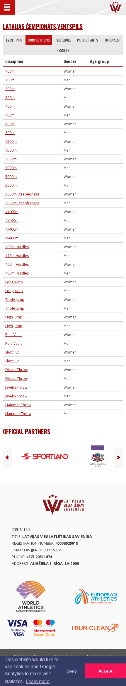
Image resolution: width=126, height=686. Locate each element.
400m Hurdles (17, 264)
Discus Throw (16, 369)
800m (10, 123)
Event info (14, 39)
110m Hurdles (17, 255)
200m (10, 88)
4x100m (11, 211)
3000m (11, 159)
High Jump (13, 317)
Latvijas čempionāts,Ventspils (43, 26)
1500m (11, 141)
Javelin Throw (16, 387)
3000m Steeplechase (22, 194)
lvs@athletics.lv (42, 550)
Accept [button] (105, 671)
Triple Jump (14, 299)
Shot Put (12, 352)
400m (10, 106)
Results (63, 50)
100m (10, 71)
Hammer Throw (18, 404)
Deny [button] (72, 671)
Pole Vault (13, 334)
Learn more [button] (38, 681)
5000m (11, 176)
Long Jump (14, 281)
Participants (87, 39)
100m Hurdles (17, 246)
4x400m (11, 229)
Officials (112, 39)
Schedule (63, 39)
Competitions (39, 39)
